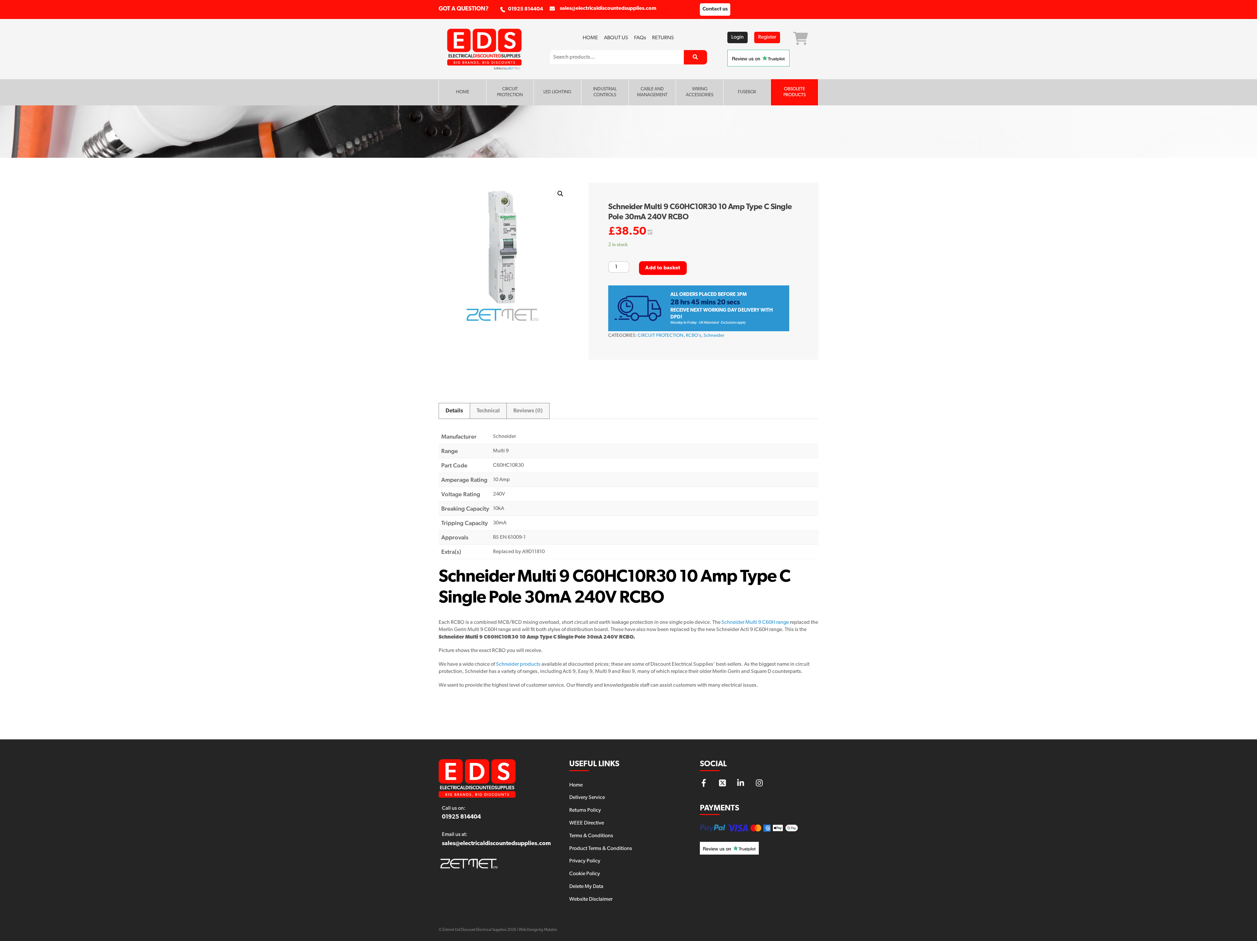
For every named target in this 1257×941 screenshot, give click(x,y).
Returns (663, 38)
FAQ (640, 38)
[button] (560, 194)
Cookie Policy (584, 874)
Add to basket (662, 268)
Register (767, 37)
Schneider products (518, 664)
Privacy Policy (584, 861)
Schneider (713, 335)
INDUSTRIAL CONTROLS (605, 92)
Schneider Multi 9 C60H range (755, 622)
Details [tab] (454, 411)
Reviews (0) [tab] (528, 411)
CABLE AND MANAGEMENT (652, 92)
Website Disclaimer (590, 899)
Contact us (715, 9)
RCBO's (693, 335)
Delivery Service (587, 797)
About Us (616, 38)
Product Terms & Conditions (600, 848)
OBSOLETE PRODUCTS (794, 92)
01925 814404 (525, 9)
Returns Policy (585, 810)
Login (737, 37)
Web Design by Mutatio (538, 930)
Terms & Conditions (591, 836)
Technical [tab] (488, 411)
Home (590, 38)
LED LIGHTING (557, 92)
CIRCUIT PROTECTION (510, 92)
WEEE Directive (586, 823)
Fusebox (747, 92)
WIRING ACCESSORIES (699, 92)
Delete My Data (586, 886)
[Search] (695, 57)
